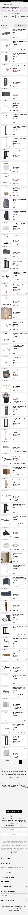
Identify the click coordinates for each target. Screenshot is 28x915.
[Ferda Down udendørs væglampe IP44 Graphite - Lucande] (14, 155)
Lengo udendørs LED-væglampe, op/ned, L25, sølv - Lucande (19, 443)
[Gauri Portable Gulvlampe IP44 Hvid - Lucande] (14, 142)
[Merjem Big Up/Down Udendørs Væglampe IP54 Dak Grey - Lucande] (14, 582)
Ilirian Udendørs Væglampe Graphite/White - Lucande (18, 261)
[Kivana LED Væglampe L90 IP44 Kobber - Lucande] (14, 728)
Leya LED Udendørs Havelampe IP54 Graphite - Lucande (19, 407)
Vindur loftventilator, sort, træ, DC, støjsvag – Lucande (19, 273)
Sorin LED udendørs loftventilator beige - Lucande (19, 382)
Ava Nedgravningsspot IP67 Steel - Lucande (19, 395)
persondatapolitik (14, 852)
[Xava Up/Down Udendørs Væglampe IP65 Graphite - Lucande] (14, 57)
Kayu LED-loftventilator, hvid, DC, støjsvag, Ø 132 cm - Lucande (19, 492)
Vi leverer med (6, 886)
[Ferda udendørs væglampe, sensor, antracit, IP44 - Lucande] (14, 508)
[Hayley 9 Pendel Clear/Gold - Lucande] (14, 313)
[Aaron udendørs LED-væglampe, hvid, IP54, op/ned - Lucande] (14, 704)
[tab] (14, 858)
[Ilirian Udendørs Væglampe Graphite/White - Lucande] (14, 264)
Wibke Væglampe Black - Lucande (19, 528)
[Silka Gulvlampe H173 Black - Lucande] (14, 118)
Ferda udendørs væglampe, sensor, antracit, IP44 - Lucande (19, 505)
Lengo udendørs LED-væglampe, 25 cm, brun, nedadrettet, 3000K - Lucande (19, 651)
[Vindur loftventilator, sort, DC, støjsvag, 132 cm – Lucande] (14, 667)
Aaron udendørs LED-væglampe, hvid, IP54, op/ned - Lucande (20, 700)
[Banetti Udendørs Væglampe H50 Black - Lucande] (14, 422)
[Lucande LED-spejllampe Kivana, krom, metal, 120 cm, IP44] (14, 106)
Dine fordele (6, 872)
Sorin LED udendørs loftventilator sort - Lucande (20, 517)
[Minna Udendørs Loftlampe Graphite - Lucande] (14, 203)
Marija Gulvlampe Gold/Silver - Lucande (18, 554)
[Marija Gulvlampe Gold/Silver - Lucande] (14, 557)
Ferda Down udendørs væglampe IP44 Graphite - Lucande (20, 151)
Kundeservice (6, 859)
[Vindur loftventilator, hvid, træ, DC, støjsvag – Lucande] (14, 69)
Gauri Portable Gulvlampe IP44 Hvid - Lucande (20, 139)
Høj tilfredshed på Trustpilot (17, 1)
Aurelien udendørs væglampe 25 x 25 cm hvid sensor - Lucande (20, 749)
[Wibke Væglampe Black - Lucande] (14, 533)
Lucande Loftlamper (8, 16)
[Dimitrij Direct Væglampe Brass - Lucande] (14, 361)
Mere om (4, 896)
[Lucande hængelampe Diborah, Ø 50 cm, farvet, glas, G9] (14, 191)
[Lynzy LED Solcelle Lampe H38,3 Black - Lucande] (14, 642)
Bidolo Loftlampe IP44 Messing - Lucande (19, 163)
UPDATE (13, 10)
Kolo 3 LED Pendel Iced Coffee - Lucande (18, 175)
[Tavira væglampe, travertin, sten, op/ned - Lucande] (14, 483)
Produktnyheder (7, 900)
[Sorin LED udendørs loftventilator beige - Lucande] (14, 386)
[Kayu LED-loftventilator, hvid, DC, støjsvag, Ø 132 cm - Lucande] (14, 496)
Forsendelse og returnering (12, 868)
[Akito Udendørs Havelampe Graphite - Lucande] (14, 679)
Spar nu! (14, 8)
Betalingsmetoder (8, 877)
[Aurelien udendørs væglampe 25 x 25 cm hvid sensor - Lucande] (14, 753)
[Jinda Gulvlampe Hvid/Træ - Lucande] (14, 435)
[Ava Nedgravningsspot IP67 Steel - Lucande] (14, 398)
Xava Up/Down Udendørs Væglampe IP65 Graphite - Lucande (19, 54)
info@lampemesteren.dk (14, 910)
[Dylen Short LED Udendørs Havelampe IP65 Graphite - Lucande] (14, 740)
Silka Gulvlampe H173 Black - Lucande (20, 114)
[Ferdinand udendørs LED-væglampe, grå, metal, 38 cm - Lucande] (14, 82)
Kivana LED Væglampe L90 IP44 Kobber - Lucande (18, 725)
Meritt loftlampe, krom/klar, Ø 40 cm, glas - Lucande (20, 224)
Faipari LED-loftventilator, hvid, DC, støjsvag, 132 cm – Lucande (19, 322)
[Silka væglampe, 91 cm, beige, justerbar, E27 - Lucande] (14, 349)
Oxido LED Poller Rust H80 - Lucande (20, 602)
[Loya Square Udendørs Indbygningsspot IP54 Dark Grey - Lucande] (14, 374)
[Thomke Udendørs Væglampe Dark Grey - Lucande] (14, 215)
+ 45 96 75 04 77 (18, 908)
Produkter (4, 20)
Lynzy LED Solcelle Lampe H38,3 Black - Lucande (20, 639)
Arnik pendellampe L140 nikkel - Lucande (19, 713)
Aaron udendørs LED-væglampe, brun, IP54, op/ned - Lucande (20, 468)
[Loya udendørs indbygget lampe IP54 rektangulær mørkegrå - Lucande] (14, 594)
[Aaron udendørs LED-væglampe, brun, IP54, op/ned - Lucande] (14, 471)
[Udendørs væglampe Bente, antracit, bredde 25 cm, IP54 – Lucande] (14, 94)
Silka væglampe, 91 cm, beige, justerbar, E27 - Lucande (18, 346)
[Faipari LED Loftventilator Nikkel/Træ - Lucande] (14, 45)
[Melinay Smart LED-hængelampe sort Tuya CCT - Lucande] (14, 301)
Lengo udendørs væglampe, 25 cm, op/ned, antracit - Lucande (19, 30)
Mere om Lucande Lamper (16, 20)
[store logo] (8, 4)
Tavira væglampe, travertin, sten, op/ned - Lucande (19, 480)
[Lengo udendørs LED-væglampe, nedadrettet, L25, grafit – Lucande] (14, 692)
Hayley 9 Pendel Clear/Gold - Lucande (20, 309)
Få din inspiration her (13, 811)
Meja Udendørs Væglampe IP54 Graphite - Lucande (18, 248)
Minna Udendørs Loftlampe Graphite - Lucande (20, 200)
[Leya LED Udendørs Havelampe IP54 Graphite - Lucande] (14, 410)
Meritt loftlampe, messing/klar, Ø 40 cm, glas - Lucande (19, 541)
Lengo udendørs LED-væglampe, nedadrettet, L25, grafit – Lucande (19, 688)
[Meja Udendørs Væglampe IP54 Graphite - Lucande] (14, 252)
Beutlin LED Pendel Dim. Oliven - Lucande (19, 236)
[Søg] (24, 4)
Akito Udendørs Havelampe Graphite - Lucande (20, 676)
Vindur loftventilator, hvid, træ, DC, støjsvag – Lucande (19, 66)
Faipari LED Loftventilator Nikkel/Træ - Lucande (20, 42)
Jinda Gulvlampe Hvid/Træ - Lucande (19, 430)
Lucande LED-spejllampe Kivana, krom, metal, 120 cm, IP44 (20, 103)
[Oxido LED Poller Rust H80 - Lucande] (14, 606)
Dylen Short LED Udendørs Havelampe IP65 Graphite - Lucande (20, 737)
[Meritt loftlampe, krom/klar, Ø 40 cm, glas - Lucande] (14, 227)
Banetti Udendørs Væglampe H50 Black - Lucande (19, 419)
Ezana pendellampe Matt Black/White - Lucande (20, 334)
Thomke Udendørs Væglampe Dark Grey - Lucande (19, 212)
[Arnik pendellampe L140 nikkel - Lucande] (14, 716)
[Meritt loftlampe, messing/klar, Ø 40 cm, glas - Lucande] (14, 545)
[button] (10, 37)
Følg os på (5, 882)
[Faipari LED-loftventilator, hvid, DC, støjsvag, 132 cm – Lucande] (14, 325)
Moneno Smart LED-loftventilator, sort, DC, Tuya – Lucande (20, 456)
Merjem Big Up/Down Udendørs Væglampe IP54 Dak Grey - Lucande (19, 578)
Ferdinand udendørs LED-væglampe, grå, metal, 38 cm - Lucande (19, 78)
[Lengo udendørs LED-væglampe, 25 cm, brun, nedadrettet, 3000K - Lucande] (14, 654)
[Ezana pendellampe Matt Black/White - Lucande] (14, 337)
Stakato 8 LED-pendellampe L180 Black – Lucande (19, 566)
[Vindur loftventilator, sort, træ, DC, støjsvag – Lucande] (14, 276)
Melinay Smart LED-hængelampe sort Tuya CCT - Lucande (20, 297)
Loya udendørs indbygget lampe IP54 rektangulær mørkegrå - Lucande (20, 590)
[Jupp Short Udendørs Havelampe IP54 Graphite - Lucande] (14, 130)
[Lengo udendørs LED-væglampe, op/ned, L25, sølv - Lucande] (14, 447)
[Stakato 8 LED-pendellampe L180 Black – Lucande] (14, 569)
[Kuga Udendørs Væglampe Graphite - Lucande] (14, 630)
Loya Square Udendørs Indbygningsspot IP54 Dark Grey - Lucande (19, 370)
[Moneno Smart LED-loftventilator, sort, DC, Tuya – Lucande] (14, 459)
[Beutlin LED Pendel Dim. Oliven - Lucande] (14, 240)
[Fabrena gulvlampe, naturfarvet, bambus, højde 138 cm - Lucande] (14, 288)
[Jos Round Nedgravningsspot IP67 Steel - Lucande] (14, 618)
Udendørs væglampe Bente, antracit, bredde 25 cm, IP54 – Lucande (19, 90)
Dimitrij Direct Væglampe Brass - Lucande (19, 358)
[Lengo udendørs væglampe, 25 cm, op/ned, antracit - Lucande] (14, 33)
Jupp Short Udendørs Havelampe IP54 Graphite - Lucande (20, 127)
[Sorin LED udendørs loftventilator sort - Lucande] (14, 521)
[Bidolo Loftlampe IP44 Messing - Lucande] (14, 167)
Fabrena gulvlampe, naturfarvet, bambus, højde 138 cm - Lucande (19, 285)
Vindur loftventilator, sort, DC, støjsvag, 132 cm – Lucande (20, 663)
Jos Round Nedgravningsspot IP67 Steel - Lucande (19, 615)
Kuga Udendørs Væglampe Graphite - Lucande (20, 627)
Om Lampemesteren (8, 891)
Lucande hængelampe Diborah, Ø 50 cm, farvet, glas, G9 (19, 188)
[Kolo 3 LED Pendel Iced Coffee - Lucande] (14, 179)
